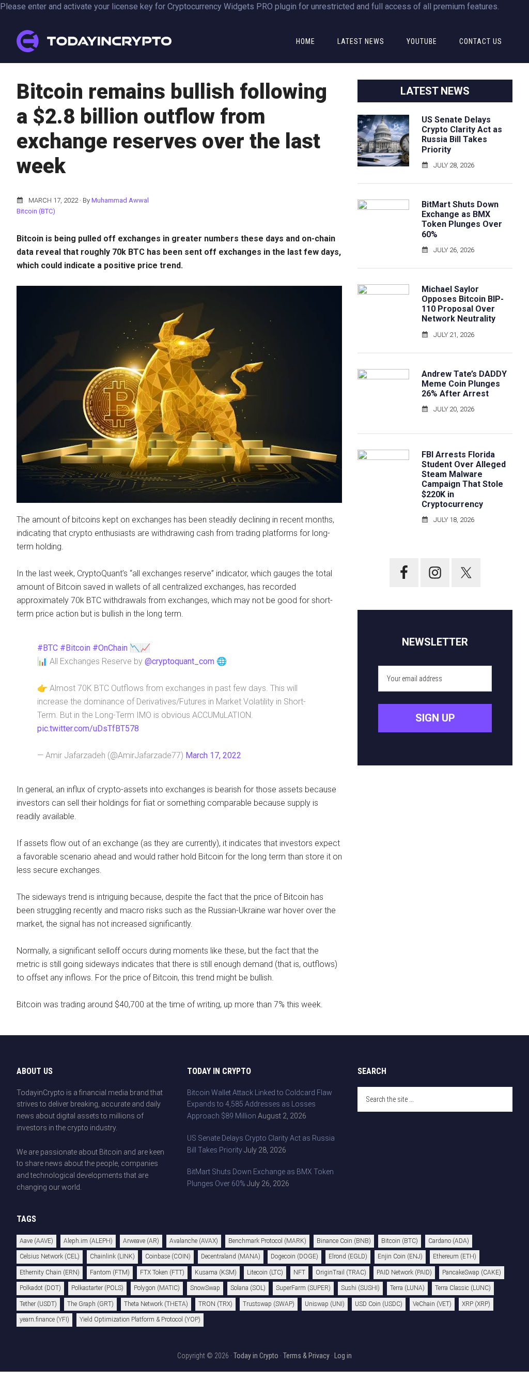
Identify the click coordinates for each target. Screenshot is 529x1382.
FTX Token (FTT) (162, 1272)
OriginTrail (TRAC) (341, 1272)
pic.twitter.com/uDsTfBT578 (88, 728)
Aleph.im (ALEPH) (88, 1241)
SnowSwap (205, 1288)
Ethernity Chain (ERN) (50, 1272)
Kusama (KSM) (216, 1272)
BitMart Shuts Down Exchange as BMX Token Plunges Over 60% (462, 219)
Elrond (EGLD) (348, 1256)
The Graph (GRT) (90, 1304)
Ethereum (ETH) (454, 1256)
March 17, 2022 (213, 755)
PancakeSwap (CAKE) (471, 1272)
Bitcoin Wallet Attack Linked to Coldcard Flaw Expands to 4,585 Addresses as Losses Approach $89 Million (259, 1104)
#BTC (47, 648)
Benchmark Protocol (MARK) (267, 1241)
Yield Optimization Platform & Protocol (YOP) (140, 1319)
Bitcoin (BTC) (36, 211)
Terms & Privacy (306, 1356)
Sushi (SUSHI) (360, 1288)
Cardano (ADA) (448, 1241)
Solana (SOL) (248, 1288)
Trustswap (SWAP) (268, 1304)
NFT (299, 1272)
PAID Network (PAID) (404, 1272)
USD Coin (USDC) (378, 1304)
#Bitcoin (75, 648)
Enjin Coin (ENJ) (400, 1256)
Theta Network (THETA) (156, 1304)
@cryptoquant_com (179, 661)
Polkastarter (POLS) (97, 1288)
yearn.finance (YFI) (44, 1319)
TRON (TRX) (215, 1304)
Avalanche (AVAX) (193, 1241)
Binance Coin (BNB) (344, 1241)
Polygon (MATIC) (157, 1288)
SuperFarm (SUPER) (303, 1288)
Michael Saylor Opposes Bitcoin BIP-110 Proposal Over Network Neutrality (463, 304)
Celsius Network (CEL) (50, 1256)
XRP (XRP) (476, 1304)
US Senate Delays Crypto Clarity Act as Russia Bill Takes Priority (462, 135)
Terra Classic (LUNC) (463, 1288)
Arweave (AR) (141, 1241)
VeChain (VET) (432, 1304)
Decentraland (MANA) (230, 1256)
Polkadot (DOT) (40, 1288)
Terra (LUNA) (407, 1288)
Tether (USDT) (38, 1304)
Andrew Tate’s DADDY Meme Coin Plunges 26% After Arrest (464, 383)
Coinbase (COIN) (168, 1256)
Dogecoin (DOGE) (294, 1256)
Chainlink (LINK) (112, 1256)
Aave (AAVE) (36, 1241)
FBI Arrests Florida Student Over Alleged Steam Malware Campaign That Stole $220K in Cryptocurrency (464, 479)
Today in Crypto (256, 1356)
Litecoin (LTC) (265, 1272)
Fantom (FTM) (110, 1272)
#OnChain (110, 648)
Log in (343, 1356)
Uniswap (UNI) (325, 1304)
